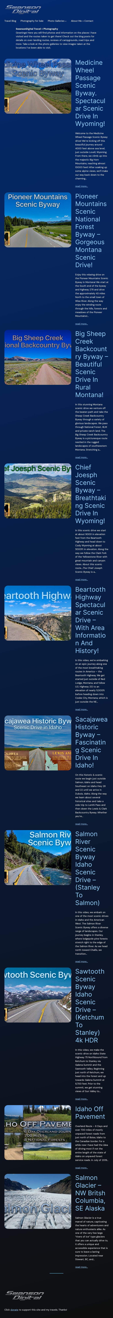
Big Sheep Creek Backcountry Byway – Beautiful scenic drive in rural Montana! (91, 364)
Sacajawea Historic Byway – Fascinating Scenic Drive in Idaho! (91, 742)
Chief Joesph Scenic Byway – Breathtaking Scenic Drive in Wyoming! (90, 493)
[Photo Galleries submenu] (65, 21)
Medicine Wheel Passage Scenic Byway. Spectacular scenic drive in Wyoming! (90, 93)
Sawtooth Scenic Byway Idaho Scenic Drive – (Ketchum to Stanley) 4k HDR (89, 1006)
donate (14, 1309)
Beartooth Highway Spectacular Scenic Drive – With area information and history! (90, 620)
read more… (81, 186)
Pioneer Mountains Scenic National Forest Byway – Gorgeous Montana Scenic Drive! (91, 230)
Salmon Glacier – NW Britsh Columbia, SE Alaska (90, 1193)
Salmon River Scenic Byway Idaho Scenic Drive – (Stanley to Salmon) (87, 868)
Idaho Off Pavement (90, 1112)
